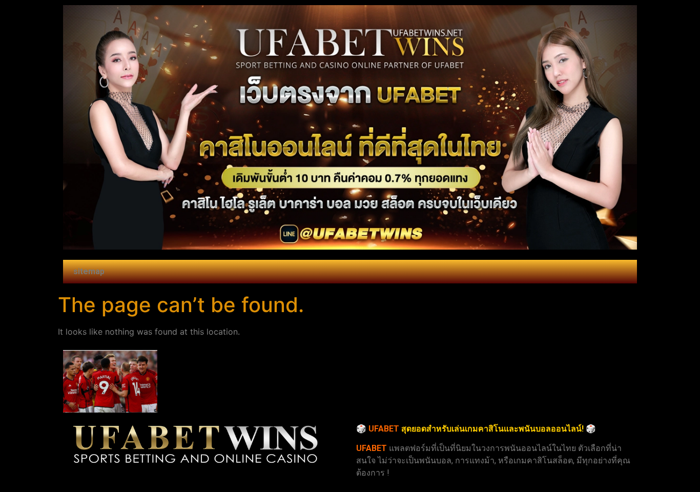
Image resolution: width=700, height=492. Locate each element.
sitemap (89, 271)
